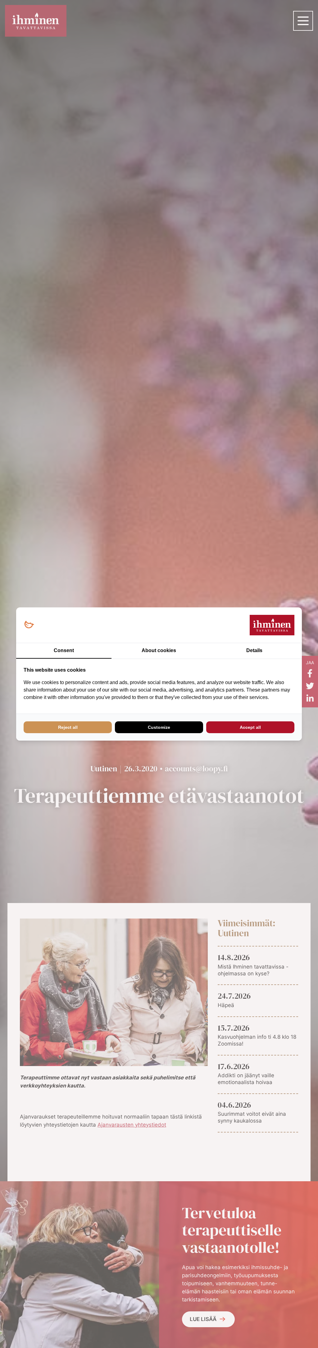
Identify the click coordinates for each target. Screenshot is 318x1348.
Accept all (250, 727)
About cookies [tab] (159, 650)
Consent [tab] (64, 650)
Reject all (68, 727)
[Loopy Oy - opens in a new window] (29, 625)
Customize (159, 727)
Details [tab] (254, 650)
